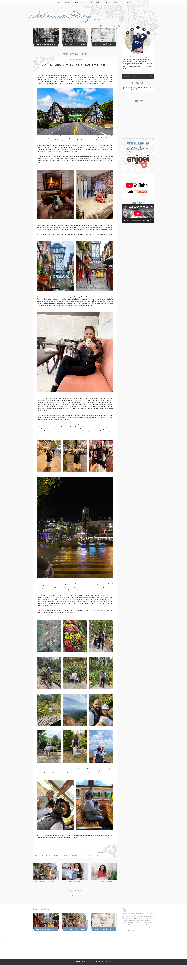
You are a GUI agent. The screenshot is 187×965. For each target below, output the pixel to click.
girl (123, 920)
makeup (141, 925)
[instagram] (144, 29)
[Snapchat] (132, 29)
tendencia (125, 916)
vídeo (123, 931)
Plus (67, 855)
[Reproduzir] (124, 220)
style (134, 927)
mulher (146, 922)
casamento (135, 924)
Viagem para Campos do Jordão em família (46, 44)
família (86, 860)
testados (138, 920)
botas (123, 913)
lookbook (130, 913)
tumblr (131, 922)
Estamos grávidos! (75, 882)
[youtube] (127, 33)
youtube (147, 920)
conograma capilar (144, 918)
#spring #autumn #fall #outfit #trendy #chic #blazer (138, 129)
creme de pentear (147, 929)
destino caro (79, 860)
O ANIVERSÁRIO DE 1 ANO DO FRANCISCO (75, 44)
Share (49, 855)
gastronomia (93, 860)
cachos (151, 918)
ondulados (132, 920)
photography (145, 916)
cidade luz (54, 860)
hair (151, 920)
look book (129, 924)
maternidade (139, 927)
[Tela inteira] (151, 220)
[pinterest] (148, 33)
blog (152, 925)
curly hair (129, 927)
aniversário (139, 929)
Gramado (101, 860)
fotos (142, 920)
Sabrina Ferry (94, 856)
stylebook (127, 920)
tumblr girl (136, 922)
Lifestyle (80, 69)
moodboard (125, 929)
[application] (138, 213)
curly (148, 927)
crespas (124, 922)
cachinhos (147, 925)
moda (135, 913)
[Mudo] (148, 220)
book (152, 927)
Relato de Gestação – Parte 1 (104, 44)
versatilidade (140, 913)
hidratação (141, 922)
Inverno (145, 927)
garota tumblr (127, 918)
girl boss (151, 916)
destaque (61, 860)
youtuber (124, 924)
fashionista (135, 918)
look (126, 913)
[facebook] (138, 27)
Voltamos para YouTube (104, 882)
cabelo (151, 922)
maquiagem (132, 929)
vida (123, 918)
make (145, 913)
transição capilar (130, 931)
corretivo (124, 927)
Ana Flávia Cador (106, 962)
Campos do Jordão (43, 860)
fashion (150, 913)
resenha (130, 916)
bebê (35, 860)
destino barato (69, 860)
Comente (40, 855)
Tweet (58, 855)
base (128, 922)
